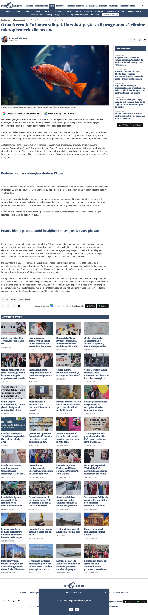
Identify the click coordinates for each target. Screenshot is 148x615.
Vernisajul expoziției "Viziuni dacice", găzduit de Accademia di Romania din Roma (95, 469)
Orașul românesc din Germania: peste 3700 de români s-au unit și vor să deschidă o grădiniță (40, 501)
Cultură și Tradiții (110, 14)
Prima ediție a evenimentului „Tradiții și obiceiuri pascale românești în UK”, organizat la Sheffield (13, 405)
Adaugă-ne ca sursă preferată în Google (23, 113)
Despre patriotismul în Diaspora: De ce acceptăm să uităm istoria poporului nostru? (95, 405)
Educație (47, 11)
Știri (52, 6)
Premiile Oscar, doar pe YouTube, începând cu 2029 (41, 532)
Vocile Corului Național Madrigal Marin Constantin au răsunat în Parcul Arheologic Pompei (96, 374)
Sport (37, 11)
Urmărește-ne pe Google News (61, 113)
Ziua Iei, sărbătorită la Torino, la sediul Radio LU (12, 341)
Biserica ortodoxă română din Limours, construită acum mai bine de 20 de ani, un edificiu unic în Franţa (12, 533)
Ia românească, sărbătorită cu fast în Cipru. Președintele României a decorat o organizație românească (40, 342)
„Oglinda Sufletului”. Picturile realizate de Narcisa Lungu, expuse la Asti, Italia (68, 437)
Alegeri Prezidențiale (78, 14)
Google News (59, 305)
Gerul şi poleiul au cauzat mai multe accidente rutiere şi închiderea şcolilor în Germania (67, 501)
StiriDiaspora (5, 20)
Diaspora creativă (75, 6)
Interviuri (95, 14)
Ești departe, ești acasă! (56, 14)
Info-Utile (99, 11)
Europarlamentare (136, 11)
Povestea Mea (36, 14)
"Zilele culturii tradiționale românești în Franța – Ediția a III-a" (68, 372)
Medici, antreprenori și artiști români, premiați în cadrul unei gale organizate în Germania (13, 374)
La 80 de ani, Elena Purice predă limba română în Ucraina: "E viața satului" (67, 469)
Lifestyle (60, 6)
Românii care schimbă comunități (102, 6)
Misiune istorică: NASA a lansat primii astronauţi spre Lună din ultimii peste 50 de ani (68, 405)
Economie (7, 11)
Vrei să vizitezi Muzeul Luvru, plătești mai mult (68, 530)
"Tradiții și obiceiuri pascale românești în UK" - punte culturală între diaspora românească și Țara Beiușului (95, 437)
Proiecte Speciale (128, 6)
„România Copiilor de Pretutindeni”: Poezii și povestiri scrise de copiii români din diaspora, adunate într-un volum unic (40, 437)
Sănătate (58, 11)
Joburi (18, 11)
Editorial (88, 11)
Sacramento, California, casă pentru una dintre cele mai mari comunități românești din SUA (96, 501)
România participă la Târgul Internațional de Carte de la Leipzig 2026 (13, 437)
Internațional (41, 6)
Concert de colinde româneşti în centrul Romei (94, 532)
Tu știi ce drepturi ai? (116, 11)
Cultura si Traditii (19, 20)
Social (78, 11)
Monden (28, 11)
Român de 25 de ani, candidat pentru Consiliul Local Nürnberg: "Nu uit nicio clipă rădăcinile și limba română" (13, 469)
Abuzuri (68, 11)
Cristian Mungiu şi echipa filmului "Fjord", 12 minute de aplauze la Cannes (40, 374)
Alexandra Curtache (19, 38)
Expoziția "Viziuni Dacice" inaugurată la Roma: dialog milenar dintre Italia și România (13, 565)
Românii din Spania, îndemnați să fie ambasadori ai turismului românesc (11, 501)
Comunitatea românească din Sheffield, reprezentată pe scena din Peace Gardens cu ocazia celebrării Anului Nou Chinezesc (41, 469)
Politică (29, 6)
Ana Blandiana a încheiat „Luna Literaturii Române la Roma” (39, 405)
